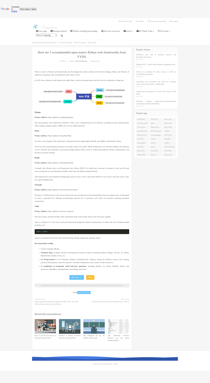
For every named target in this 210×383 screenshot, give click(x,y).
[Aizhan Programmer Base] (36, 27)
